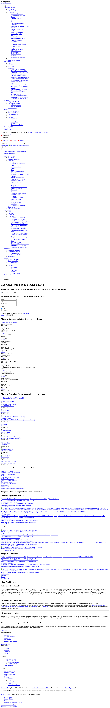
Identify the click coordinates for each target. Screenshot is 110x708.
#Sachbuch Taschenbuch (7, 479)
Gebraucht (5, 310)
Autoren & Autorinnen (14, 10)
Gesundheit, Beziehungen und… (20, 77)
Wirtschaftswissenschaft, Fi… (19, 98)
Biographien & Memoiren (18, 15)
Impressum (14, 118)
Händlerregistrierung (16, 105)
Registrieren (8, 3)
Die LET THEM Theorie (7, 406)
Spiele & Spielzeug (16, 54)
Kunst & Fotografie (16, 34)
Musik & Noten (15, 37)
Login (2, 3)
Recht (12, 92)
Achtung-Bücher (8, 699)
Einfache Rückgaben (13, 111)
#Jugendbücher (5, 485)
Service (6, 109)
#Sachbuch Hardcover (7, 476)
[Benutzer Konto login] (1, 148)
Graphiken (94, 605)
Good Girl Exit (5, 412)
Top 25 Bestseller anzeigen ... (9, 401)
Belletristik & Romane (17, 14)
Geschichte (14, 24)
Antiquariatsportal (9, 697)
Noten (26, 606)
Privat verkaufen (12, 108)
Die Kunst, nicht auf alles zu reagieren (11, 438)
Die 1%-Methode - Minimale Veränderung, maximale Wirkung (18, 420)
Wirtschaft (13, 55)
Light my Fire (4, 444)
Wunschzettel (7, 129)
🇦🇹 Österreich (14, 140)
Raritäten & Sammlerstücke (18, 44)
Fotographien (20, 606)
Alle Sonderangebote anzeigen (9, 322)
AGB (12, 120)
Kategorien (11, 12)
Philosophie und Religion (18, 91)
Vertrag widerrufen (13, 112)
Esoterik (13, 20)
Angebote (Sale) (8, 126)
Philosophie (14, 41)
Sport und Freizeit (16, 94)
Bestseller (10, 64)
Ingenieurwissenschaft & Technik (20, 26)
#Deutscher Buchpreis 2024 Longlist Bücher (13, 488)
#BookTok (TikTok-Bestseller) (9, 480)
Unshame (3, 426)
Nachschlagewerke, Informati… (19, 89)
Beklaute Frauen (5, 432)
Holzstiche (35, 606)
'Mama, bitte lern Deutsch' (8, 463)
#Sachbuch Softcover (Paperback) (10, 477)
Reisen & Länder (15, 46)
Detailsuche (11, 9)
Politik (13, 43)
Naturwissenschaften (16, 40)
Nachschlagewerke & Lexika (19, 38)
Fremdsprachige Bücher (17, 23)
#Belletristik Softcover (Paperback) (10, 472)
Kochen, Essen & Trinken (18, 31)
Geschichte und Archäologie (18, 74)
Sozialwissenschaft (16, 52)
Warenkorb (7, 128)
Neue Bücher (7, 61)
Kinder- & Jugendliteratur (18, 29)
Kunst (12, 83)
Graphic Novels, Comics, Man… (20, 78)
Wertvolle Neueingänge (14, 60)
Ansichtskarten (5, 606)
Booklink (6, 700)
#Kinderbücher (5, 486)
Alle (3, 308)
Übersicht (10, 63)
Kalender (13, 27)
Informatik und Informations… (19, 80)
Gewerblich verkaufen (14, 103)
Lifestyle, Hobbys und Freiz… (19, 85)
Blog (9, 115)
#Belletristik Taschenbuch (8, 474)
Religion (13, 48)
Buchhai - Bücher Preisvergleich (13, 702)
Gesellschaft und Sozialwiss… (19, 75)
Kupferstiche (44, 606)
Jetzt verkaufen (5, 630)
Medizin (13, 35)
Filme (12, 21)
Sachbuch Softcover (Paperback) (12, 398)
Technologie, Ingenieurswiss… (19, 97)
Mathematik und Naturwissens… (20, 86)
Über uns (10, 117)
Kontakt (13, 123)
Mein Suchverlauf (21, 151)
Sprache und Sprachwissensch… (20, 95)
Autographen (12, 606)
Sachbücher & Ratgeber (17, 49)
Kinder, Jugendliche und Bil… (19, 81)
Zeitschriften (101, 605)
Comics (13, 17)
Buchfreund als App (13, 114)
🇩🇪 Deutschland (5, 140)
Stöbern (3, 327)
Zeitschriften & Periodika (18, 57)
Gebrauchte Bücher (9, 7)
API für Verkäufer (16, 106)
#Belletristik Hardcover (7, 471)
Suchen (10, 315)
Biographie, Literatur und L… (19, 71)
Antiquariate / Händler (14, 102)
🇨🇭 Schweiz (21, 140)
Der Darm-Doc (5, 457)
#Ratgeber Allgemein (6, 482)
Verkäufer (6, 100)
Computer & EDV (16, 18)
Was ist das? (26, 313)
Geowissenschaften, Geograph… (20, 72)
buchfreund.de (5, 694)
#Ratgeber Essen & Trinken (8, 483)
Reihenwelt (11, 66)
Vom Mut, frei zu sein (6, 450)
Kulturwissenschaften (17, 32)
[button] (55, 135)
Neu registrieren (37, 132)
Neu (3, 312)
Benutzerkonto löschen (17, 125)
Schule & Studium (16, 51)
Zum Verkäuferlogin (9, 153)
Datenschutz (14, 122)
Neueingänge (11, 58)
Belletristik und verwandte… (19, 69)
